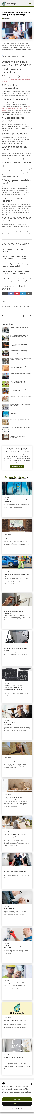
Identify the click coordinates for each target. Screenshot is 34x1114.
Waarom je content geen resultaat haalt (20, 427)
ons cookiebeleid (27, 1094)
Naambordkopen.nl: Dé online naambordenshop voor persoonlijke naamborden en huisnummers (14, 687)
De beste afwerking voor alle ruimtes (15, 871)
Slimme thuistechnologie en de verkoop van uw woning (20, 405)
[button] (31, 1083)
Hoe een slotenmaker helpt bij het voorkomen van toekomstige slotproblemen (18, 436)
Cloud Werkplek (7, 306)
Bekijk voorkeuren (17, 1108)
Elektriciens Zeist (9, 908)
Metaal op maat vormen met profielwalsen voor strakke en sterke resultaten (19, 344)
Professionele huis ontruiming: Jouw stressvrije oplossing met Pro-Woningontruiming (15, 836)
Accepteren (17, 1099)
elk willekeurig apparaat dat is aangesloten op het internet (16, 79)
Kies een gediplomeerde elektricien (14, 983)
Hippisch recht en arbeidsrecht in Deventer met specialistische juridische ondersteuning (20, 352)
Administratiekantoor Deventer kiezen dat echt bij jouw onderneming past (20, 336)
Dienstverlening (7, 18)
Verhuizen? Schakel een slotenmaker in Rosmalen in (20, 412)
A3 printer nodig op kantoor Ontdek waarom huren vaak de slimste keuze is (20, 328)
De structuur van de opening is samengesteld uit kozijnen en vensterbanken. (13, 1059)
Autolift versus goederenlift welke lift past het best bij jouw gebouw (20, 359)
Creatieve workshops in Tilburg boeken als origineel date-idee (20, 389)
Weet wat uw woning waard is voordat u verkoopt (20, 397)
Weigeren (17, 1103)
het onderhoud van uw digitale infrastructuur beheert (16, 108)
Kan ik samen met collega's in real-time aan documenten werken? (17, 272)
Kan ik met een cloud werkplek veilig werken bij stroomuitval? (17, 257)
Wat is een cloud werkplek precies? (17, 250)
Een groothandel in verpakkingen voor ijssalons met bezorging (20, 366)
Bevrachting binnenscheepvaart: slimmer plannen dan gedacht (20, 374)
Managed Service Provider (21, 306)
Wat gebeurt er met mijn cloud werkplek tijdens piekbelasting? (17, 280)
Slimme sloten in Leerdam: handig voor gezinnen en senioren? (20, 420)
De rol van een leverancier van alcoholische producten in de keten (19, 382)
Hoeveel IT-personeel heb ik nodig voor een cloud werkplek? (17, 265)
